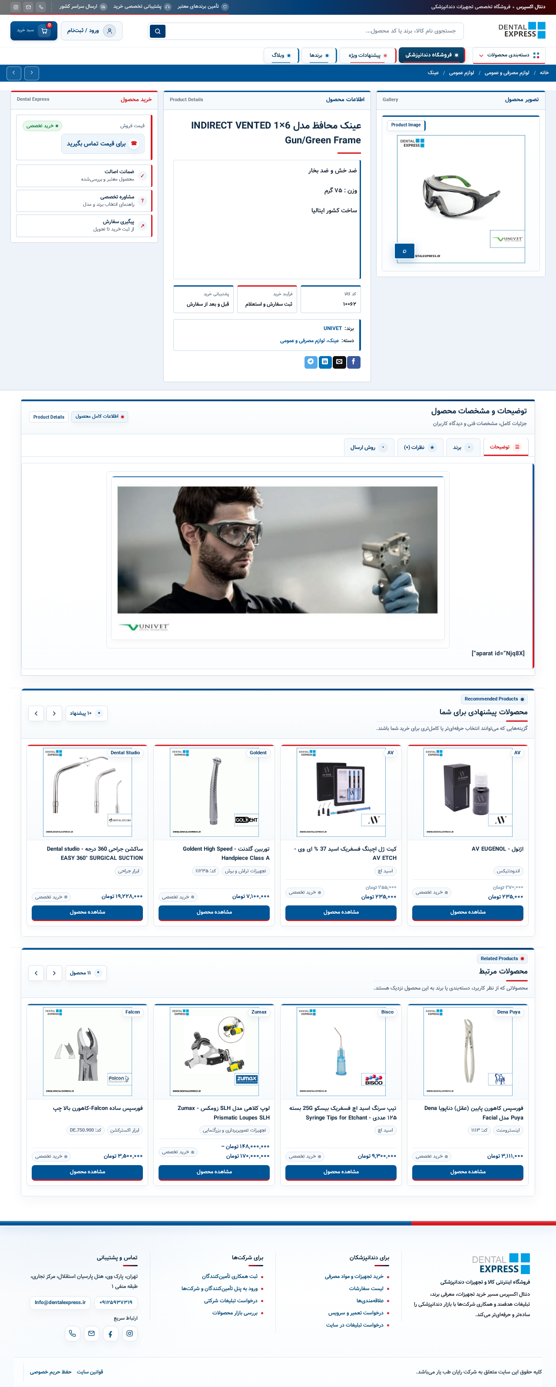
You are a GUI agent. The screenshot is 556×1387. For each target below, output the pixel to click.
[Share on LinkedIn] (325, 362)
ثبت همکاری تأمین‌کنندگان (230, 1276)
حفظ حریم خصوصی (51, 1372)
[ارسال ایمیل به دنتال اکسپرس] (28, 7)
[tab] (506, 447)
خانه (544, 73)
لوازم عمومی (461, 73)
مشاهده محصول (87, 912)
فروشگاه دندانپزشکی (428, 55)
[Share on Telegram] (311, 362)
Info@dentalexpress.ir (60, 1303)
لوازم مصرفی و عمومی (507, 73)
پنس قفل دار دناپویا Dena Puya (486, 1088)
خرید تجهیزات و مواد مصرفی (354, 1276)
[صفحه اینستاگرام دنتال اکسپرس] (15, 7)
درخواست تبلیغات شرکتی (231, 1301)
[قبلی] (36, 713)
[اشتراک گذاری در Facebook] (353, 362)
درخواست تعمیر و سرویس (356, 1313)
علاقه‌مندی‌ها (370, 1301)
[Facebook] (111, 1333)
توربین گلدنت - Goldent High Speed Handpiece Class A (99, 854)
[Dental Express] (501, 1263)
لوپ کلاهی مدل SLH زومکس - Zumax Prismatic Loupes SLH (97, 1113)
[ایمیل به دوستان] (339, 362)
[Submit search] (157, 31)
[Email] (91, 1333)
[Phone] (72, 1333)
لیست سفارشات (366, 1289)
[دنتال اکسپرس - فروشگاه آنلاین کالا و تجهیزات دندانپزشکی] (522, 30)
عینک (433, 73)
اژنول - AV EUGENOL (371, 849)
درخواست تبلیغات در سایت (355, 1325)
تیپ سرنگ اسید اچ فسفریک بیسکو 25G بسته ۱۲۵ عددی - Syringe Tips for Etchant (216, 1113)
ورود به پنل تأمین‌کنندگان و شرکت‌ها (220, 1289)
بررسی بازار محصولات (235, 1313)
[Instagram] (130, 1333)
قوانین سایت (90, 1372)
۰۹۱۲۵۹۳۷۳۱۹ (115, 1303)
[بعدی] (54, 713)
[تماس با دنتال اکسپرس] (41, 7)
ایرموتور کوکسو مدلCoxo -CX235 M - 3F (474, 828)
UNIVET (333, 328)
